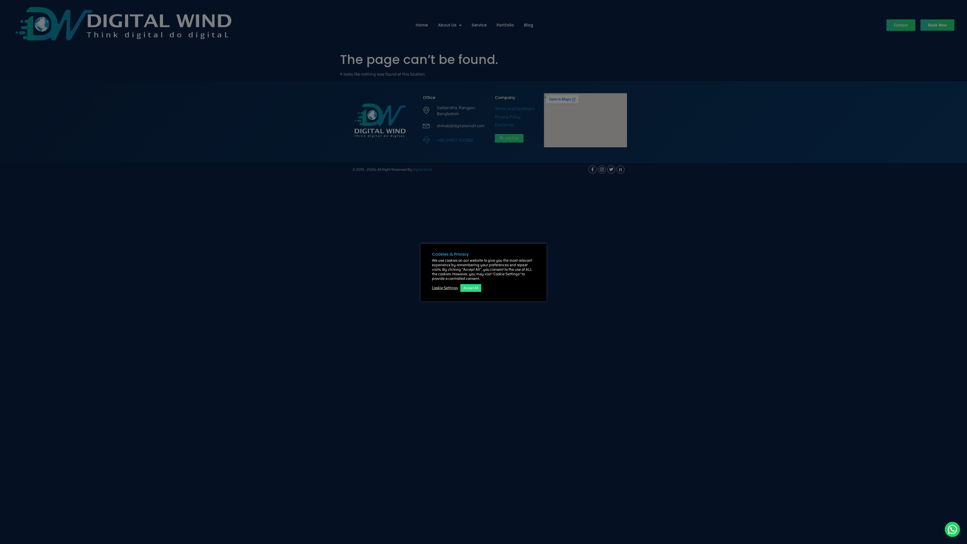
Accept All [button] (470, 288)
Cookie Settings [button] (445, 288)
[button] (952, 529)
